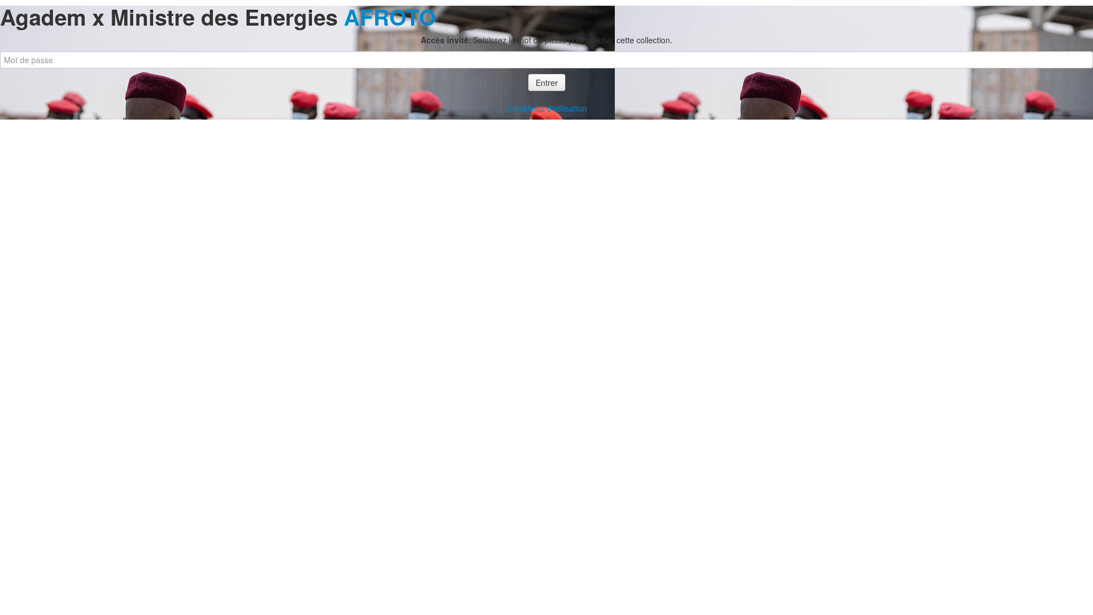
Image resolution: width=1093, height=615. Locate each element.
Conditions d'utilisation (547, 108)
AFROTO (390, 16)
